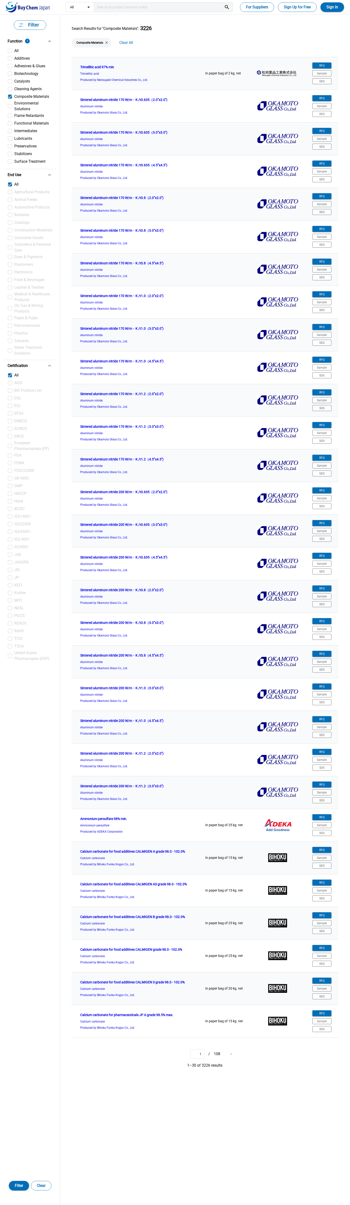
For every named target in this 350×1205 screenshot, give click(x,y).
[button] (30, 41)
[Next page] (230, 1054)
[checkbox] (30, 51)
